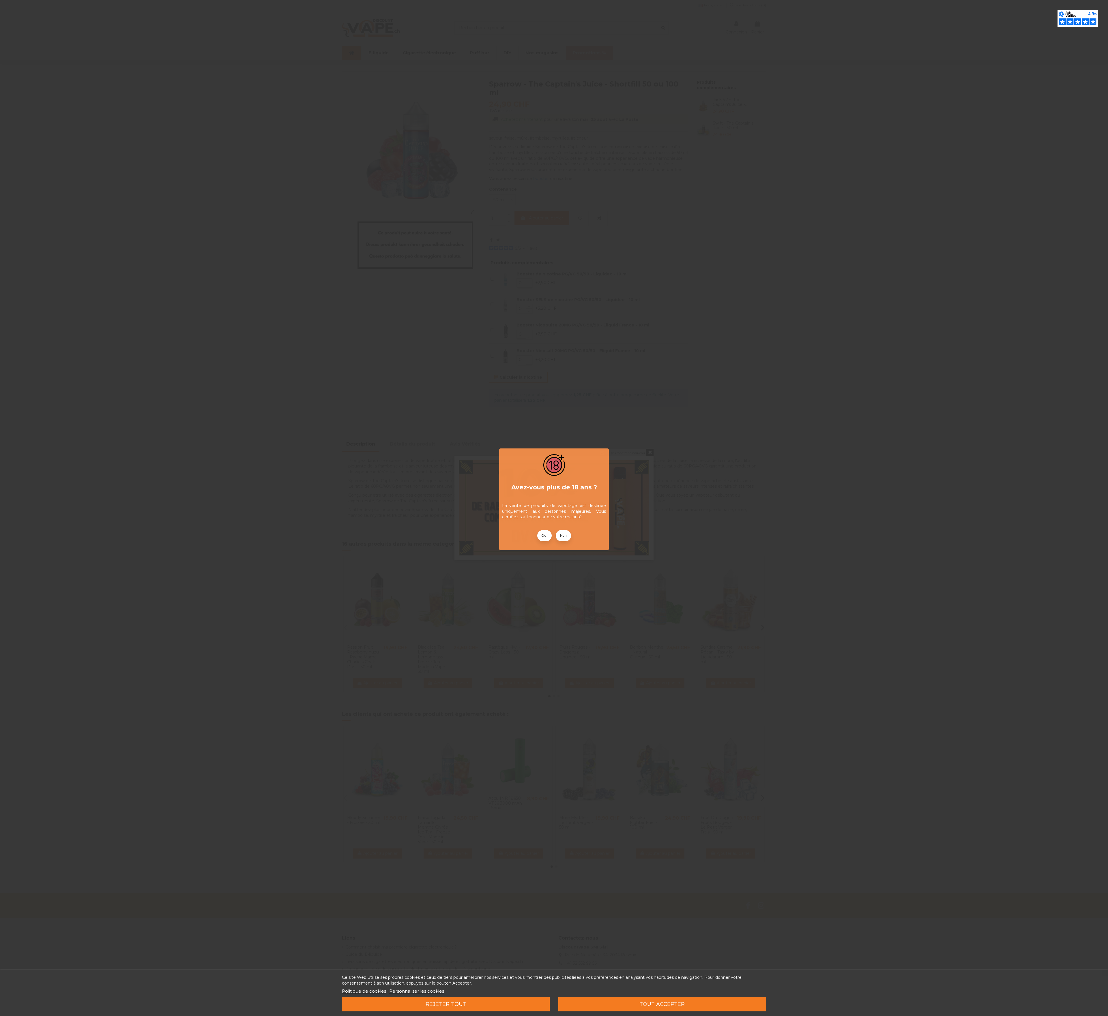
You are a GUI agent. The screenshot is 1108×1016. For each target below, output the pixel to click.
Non (563, 536)
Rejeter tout (446, 1004)
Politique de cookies (364, 991)
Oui (544, 536)
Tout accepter (662, 1004)
